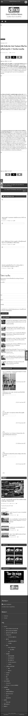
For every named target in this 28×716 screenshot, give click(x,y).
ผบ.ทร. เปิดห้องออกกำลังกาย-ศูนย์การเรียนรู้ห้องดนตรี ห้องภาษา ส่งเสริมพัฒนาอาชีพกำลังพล (14, 242)
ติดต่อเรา (5, 706)
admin (11, 268)
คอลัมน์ (5, 700)
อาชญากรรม (8, 634)
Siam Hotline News (14, 14)
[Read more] (26, 2)
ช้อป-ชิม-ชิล (8, 697)
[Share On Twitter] (1, 183)
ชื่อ (1, 295)
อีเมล (2, 299)
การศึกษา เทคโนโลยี (10, 666)
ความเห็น (3, 282)
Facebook (6, 615)
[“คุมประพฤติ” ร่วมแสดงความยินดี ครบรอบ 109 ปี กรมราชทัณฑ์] (13, 207)
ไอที (9, 668)
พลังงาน (9, 670)
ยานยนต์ (7, 672)
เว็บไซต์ (2, 304)
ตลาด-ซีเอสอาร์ (11, 658)
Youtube (5, 618)
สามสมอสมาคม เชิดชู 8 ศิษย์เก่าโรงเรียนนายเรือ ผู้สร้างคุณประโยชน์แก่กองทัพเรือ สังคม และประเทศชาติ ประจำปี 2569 (16, 322)
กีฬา (3, 496)
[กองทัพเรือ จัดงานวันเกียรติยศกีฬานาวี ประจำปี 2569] (5, 528)
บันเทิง (7, 679)
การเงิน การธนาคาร (12, 662)
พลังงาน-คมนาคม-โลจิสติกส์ (11, 630)
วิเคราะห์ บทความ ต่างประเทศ (12, 628)
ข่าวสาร (5, 626)
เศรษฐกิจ (8, 653)
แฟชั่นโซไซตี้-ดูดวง (10, 691)
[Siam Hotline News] (2, 21)
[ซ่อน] (0, 187)
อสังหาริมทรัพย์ (11, 655)
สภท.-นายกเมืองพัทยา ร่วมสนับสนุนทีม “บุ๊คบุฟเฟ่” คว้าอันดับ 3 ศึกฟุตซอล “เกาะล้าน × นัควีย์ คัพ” (17, 520)
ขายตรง (9, 664)
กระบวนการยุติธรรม (12, 637)
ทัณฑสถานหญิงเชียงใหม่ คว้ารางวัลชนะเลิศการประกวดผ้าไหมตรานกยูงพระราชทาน (13, 265)
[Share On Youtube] (1, 186)
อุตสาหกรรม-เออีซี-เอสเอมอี (11, 632)
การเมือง (9, 643)
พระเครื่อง (12, 649)
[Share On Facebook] (1, 180)
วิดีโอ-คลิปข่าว (7, 704)
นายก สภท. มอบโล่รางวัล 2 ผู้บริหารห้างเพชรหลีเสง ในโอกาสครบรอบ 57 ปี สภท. (13, 185)
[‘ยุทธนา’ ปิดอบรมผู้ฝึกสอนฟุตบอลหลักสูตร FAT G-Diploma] (5, 535)
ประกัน (7, 674)
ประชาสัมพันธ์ (7, 681)
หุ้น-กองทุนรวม (11, 660)
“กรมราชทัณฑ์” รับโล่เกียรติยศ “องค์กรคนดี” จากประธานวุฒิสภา (15, 190)
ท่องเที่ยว (7, 689)
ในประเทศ (3, 39)
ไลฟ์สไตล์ (6, 687)
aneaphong (12, 220)
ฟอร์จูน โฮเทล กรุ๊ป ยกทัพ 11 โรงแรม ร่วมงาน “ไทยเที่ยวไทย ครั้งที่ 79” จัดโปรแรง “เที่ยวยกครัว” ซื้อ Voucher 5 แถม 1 (16, 351)
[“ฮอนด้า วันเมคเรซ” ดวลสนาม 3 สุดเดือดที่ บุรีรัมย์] (5, 513)
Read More (3, 508)
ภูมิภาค (7, 639)
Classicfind (8, 683)
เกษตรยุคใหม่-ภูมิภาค (12, 641)
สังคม (7, 645)
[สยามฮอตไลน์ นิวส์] (6, 604)
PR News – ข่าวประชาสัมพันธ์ (12, 685)
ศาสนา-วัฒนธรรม (11, 647)
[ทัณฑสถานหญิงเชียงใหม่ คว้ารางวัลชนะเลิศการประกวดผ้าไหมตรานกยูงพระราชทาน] (13, 255)
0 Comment (13, 52)
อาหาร (7, 695)
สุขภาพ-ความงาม (9, 693)
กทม (9, 651)
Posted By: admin (4, 52)
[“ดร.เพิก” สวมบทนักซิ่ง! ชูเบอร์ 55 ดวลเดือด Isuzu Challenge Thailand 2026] (12, 488)
